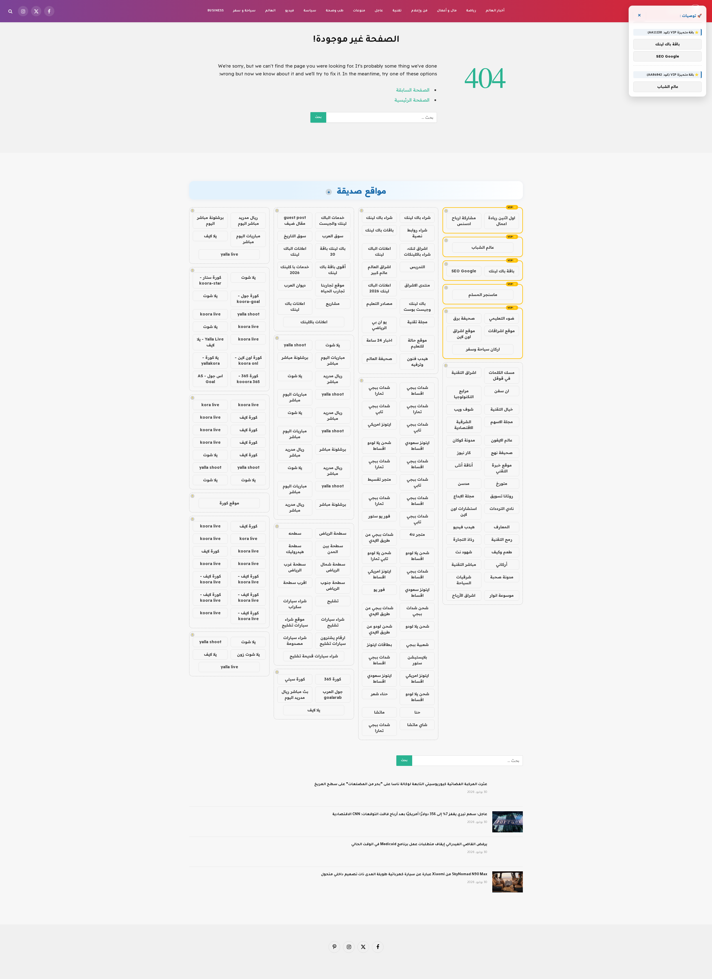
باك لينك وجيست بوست (417, 306)
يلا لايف (313, 709)
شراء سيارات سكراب (294, 603)
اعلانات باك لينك (295, 306)
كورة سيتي (295, 679)
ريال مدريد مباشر (332, 378)
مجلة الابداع (463, 496)
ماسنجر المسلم (482, 294)
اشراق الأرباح (463, 595)
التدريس (417, 266)
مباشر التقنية (463, 564)
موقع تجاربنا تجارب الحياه (333, 288)
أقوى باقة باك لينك (333, 269)
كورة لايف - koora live (248, 579)
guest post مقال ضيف (295, 220)
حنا (417, 712)
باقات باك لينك (379, 230)
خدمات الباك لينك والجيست (333, 220)
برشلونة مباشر (294, 357)
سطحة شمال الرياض (332, 567)
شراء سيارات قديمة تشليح (314, 656)
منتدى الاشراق (417, 285)
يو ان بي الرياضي (379, 324)
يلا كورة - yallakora (210, 360)
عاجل (379, 11)
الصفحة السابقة (412, 90)
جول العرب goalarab (333, 694)
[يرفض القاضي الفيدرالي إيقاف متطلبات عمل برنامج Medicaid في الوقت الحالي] (507, 851)
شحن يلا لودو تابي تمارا (379, 555)
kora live (210, 404)
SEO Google (463, 270)
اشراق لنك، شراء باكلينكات (417, 251)
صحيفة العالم (379, 358)
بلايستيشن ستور (417, 660)
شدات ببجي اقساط (417, 390)
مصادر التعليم (379, 303)
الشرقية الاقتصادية (463, 424)
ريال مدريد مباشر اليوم (248, 220)
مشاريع (333, 303)
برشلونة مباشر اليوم (210, 220)
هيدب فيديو (463, 526)
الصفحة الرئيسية (411, 100)
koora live (210, 314)
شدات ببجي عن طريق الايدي (379, 537)
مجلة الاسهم (501, 421)
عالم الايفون (501, 440)
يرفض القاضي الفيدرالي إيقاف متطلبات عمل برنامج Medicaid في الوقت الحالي (419, 845)
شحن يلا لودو (417, 626)
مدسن (463, 483)
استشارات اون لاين (464, 511)
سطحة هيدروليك (295, 548)
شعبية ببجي (417, 644)
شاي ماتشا (417, 724)
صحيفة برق (464, 318)
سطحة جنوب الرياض (332, 585)
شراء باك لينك (417, 217)
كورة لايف (248, 417)
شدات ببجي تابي (379, 408)
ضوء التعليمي (501, 318)
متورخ (501, 483)
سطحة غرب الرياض (295, 567)
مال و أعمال (447, 11)
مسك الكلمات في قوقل (502, 375)
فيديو (289, 11)
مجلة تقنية (417, 321)
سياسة (309, 11)
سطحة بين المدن (333, 548)
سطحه (294, 533)
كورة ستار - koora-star (210, 280)
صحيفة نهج (502, 452)
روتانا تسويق (501, 496)
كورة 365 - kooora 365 (248, 378)
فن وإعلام (419, 11)
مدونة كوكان (464, 440)
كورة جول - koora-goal (248, 298)
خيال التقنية (501, 409)
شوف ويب (463, 409)
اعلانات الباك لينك (379, 251)
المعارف (502, 526)
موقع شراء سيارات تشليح (295, 622)
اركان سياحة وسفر (483, 349)
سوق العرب (332, 235)
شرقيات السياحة (463, 579)
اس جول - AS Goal (210, 378)
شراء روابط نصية (417, 233)
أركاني (501, 564)
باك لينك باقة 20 (332, 251)
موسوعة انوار (502, 595)
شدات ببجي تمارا (379, 390)
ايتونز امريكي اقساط (379, 574)
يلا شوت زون (248, 654)
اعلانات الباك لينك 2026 (379, 288)
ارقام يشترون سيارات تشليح (333, 640)
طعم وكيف (501, 551)
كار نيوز (464, 452)
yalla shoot (295, 344)
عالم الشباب (482, 247)
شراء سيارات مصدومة (294, 640)
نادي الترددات (502, 508)
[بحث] (11, 11)
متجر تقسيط (379, 479)
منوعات (359, 11)
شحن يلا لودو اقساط (379, 445)
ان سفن (501, 390)
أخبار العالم (495, 11)
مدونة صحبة (501, 576)
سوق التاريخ (295, 235)
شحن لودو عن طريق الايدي (379, 629)
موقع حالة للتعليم (417, 343)
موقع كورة (229, 502)
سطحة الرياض (332, 533)
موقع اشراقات (501, 330)
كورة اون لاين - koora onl (248, 360)
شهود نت (463, 551)
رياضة (471, 11)
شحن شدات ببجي (417, 610)
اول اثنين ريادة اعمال (501, 220)
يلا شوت (332, 344)
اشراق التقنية (463, 372)
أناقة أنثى (464, 465)
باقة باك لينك (501, 270)
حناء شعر (379, 693)
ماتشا (379, 712)
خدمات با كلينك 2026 (294, 269)
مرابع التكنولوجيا (464, 393)
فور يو (379, 589)
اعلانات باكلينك (313, 321)
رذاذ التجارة (463, 539)
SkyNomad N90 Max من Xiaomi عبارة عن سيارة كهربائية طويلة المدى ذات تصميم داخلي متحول (404, 875)
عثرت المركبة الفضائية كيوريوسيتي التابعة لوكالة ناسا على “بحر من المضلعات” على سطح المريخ (400, 784)
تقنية (397, 11)
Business (215, 11)
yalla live (229, 254)
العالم (270, 11)
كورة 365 (332, 679)
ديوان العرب (295, 285)
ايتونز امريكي (379, 424)
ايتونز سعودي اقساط (417, 445)
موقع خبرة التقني (502, 468)
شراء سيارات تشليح (332, 622)
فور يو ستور (379, 516)
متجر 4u (417, 534)
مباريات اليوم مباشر (333, 360)
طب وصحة (334, 11)
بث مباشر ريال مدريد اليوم (294, 694)
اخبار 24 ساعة (379, 340)
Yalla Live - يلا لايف (210, 342)
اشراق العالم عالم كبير (379, 269)
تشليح (332, 600)
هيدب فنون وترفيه (417, 361)
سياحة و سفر (244, 11)
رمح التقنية (501, 539)
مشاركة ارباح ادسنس (464, 220)
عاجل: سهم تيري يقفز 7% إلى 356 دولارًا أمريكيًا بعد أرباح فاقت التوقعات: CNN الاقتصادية (409, 815)
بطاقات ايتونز (379, 644)
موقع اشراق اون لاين (464, 333)
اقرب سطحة (294, 582)
